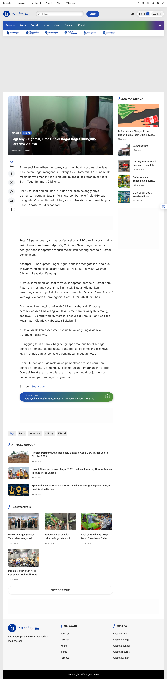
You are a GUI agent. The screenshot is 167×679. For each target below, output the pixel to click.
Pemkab (65, 639)
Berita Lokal (35, 433)
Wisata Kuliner (121, 657)
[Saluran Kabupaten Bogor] (34, 33)
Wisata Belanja (121, 639)
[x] (143, 3)
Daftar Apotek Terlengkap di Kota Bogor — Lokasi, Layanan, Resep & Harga (143, 179)
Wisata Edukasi (121, 645)
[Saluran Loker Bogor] (53, 33)
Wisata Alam (120, 633)
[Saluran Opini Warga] (72, 33)
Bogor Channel (92, 674)
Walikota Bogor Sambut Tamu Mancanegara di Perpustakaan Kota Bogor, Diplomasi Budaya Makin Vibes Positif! (22, 536)
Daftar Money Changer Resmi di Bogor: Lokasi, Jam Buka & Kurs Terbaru (135, 133)
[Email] (11, 200)
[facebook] (138, 3)
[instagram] (153, 3)
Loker (46, 25)
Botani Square (140, 145)
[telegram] (162, 3)
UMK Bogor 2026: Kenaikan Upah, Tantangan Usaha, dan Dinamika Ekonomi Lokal (145, 194)
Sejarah (69, 25)
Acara (64, 645)
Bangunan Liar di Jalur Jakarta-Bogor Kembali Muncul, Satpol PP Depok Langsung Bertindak (58, 536)
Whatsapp (71, 3)
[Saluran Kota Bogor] (15, 33)
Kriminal (27, 133)
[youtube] (157, 3)
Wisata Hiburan (121, 651)
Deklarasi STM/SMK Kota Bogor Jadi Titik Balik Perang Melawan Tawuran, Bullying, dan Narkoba (24, 572)
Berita (22, 25)
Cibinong (49, 433)
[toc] (163, 206)
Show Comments (60, 590)
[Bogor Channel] (15, 13)
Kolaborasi (36, 3)
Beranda (7, 3)
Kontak (82, 25)
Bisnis (64, 651)
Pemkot (65, 633)
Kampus (65, 657)
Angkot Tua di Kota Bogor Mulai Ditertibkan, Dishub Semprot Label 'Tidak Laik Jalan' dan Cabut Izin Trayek (96, 536)
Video (57, 25)
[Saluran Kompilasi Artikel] (92, 33)
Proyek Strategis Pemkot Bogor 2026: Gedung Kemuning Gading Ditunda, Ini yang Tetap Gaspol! (72, 471)
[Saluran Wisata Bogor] (111, 33)
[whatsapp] (148, 3)
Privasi (49, 3)
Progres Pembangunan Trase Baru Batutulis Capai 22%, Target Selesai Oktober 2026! (70, 454)
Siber (59, 3)
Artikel (34, 25)
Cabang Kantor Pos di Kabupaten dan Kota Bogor (145, 163)
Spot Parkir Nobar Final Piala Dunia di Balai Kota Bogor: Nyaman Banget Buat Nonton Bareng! (71, 487)
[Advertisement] (83, 64)
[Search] (132, 13)
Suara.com (38, 386)
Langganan (21, 3)
